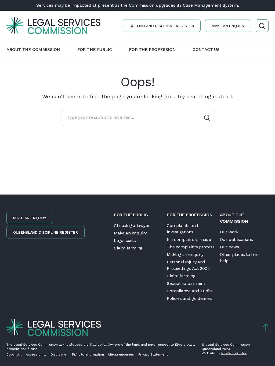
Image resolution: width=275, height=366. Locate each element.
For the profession (152, 49)
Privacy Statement (153, 354)
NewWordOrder (234, 353)
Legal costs (125, 240)
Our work (229, 231)
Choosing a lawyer (132, 225)
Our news (229, 246)
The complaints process (190, 246)
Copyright (13, 354)
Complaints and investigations (182, 228)
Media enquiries (121, 354)
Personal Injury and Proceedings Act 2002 (188, 265)
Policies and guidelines (189, 298)
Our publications (236, 239)
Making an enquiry (185, 254)
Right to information (88, 354)
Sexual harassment (186, 283)
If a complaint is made (189, 239)
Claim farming (128, 248)
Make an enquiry (228, 26)
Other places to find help (239, 257)
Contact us (206, 49)
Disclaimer (59, 354)
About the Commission (33, 49)
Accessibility (36, 354)
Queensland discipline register (161, 26)
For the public (94, 49)
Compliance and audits (190, 290)
